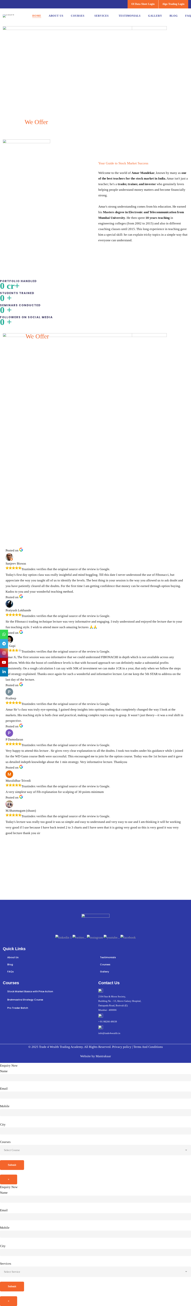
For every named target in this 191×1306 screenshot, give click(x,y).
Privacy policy (122, 1047)
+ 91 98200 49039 (107, 1021)
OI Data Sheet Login (143, 4)
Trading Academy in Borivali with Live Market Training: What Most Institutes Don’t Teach (93, 525)
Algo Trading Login (173, 4)
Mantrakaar (103, 1056)
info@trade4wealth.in (109, 1033)
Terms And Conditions (148, 1047)
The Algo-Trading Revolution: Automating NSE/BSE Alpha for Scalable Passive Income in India (32, 525)
